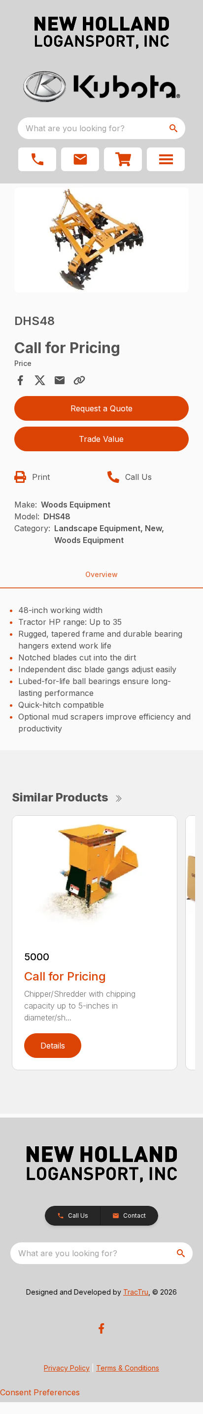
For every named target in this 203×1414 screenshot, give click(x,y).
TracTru (135, 1292)
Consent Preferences (40, 1392)
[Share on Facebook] (20, 380)
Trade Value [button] (101, 439)
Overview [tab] (101, 574)
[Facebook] (101, 1328)
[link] (122, 159)
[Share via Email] (60, 380)
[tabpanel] (101, 241)
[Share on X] (40, 380)
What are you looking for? (75, 128)
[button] (37, 159)
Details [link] (52, 1046)
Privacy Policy (67, 1368)
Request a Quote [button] (101, 408)
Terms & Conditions (127, 1368)
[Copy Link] (79, 380)
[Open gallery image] (101, 239)
